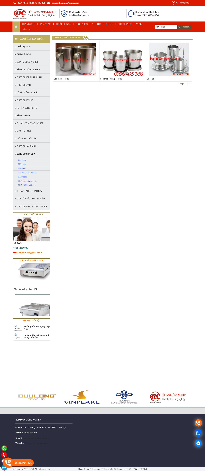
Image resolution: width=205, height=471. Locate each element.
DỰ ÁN (109, 24)
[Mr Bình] (14, 248)
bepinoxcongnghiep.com (36, 443)
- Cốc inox (21, 160)
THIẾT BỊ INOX (63, 24)
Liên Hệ (26, 29)
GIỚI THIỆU (82, 24)
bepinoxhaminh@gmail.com (65, 3)
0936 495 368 (24, 3)
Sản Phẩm (45, 24)
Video (139, 24)
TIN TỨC (96, 24)
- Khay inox (22, 177)
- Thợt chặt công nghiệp (27, 181)
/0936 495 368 (38, 3)
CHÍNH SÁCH (125, 24)
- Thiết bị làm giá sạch (26, 185)
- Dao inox (21, 168)
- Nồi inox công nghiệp (26, 172)
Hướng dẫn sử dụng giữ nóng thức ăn (37, 336)
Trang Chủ (28, 24)
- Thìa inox (21, 164)
